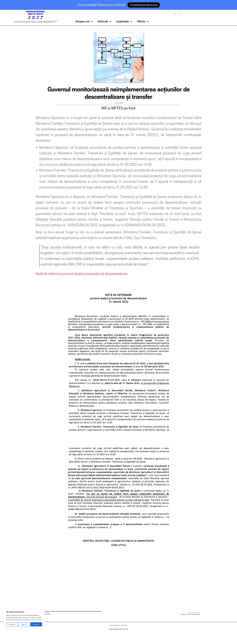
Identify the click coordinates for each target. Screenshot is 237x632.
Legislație (122, 21)
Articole (103, 21)
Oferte (141, 21)
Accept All (36, 624)
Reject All (24, 624)
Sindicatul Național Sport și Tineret (118, 629)
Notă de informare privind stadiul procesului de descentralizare (82, 273)
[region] (24, 618)
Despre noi (83, 21)
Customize (12, 624)
